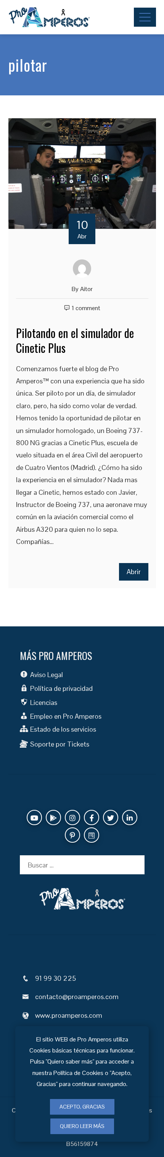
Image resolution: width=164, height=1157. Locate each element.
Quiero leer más (82, 1126)
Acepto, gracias (82, 1106)
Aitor (86, 289)
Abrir (134, 571)
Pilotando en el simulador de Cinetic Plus (75, 340)
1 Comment (86, 308)
